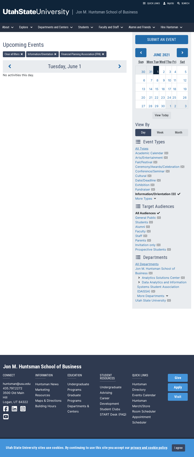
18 (174, 89)
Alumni (140, 227)
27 (143, 106)
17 (169, 89)
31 (150, 72)
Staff (138, 236)
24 (169, 97)
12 (185, 80)
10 (169, 80)
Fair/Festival (143, 162)
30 (143, 72)
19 (185, 89)
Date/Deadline (145, 180)
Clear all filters (12, 54)
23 (163, 97)
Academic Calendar (149, 153)
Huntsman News (47, 384)
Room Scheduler (144, 411)
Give (178, 378)
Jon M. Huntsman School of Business (107, 11)
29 (156, 106)
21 (150, 97)
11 (175, 80)
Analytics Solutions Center (161, 278)
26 (185, 97)
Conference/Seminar (150, 171)
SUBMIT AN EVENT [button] (161, 39)
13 (143, 89)
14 (150, 89)
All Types (141, 148)
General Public (145, 218)
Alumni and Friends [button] (140, 27)
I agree (178, 448)
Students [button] (83, 27)
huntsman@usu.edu (17, 384)
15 (156, 89)
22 (156, 97)
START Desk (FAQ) (113, 414)
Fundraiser (142, 189)
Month (178, 132)
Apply (178, 387)
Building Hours (45, 406)
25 (174, 97)
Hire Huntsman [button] (169, 27)
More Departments (150, 296)
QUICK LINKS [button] (153, 3)
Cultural (140, 176)
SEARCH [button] (185, 3)
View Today (162, 115)
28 (150, 106)
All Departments (147, 264)
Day (143, 132)
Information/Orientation (41, 54)
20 (143, 97)
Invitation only (145, 245)
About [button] (5, 27)
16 (163, 89)
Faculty (140, 231)
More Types (143, 198)
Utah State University (150, 300)
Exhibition (142, 185)
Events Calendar (144, 395)
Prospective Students (150, 249)
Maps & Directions (48, 400)
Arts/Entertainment (149, 157)
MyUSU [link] (170, 3)
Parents (140, 240)
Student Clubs (110, 409)
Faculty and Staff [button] (109, 27)
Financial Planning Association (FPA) (81, 54)
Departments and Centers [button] (53, 27)
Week (160, 132)
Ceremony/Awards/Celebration (157, 167)
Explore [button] (23, 27)
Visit (177, 397)
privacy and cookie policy (149, 448)
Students (141, 222)
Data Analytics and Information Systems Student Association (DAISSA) (161, 286)
